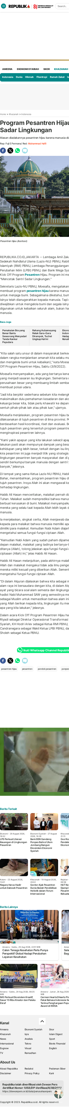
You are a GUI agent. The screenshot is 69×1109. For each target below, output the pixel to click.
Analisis (29, 1038)
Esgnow (4, 1048)
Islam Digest (55, 1034)
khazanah (61, 69)
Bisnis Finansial (57, 1043)
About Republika (9, 1068)
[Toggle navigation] (3, 6)
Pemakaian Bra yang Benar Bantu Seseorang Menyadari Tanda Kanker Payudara (14, 336)
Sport (52, 1038)
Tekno (28, 1043)
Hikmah (29, 76)
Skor (51, 1029)
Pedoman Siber (57, 1068)
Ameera (4, 1029)
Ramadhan (30, 1052)
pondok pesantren (47, 668)
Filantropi (42, 76)
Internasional (7, 1043)
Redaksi (29, 1068)
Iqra (27, 1034)
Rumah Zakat (57, 76)
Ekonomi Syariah (28, 69)
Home (3, 114)
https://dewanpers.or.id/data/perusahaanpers (27, 1091)
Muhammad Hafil (37, 143)
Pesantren (32, 274)
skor (46, 69)
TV (1, 1052)
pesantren (27, 668)
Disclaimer (5, 1073)
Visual (28, 1048)
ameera (7, 69)
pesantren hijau (37, 291)
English (53, 1048)
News (3, 1038)
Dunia (19, 76)
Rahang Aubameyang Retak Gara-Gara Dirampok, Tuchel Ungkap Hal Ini (44, 335)
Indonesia (7, 76)
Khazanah (14, 114)
